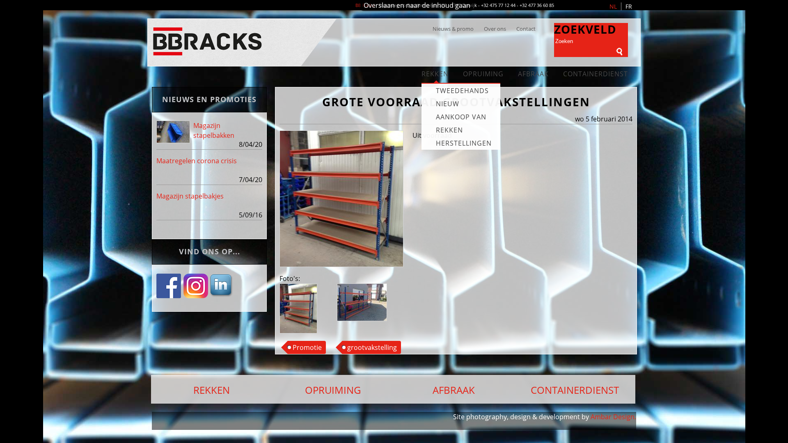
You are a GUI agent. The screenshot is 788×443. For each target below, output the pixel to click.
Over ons (495, 28)
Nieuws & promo (453, 28)
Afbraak (533, 73)
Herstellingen (464, 143)
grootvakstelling (372, 347)
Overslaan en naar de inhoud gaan (417, 5)
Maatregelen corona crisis (196, 160)
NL (613, 6)
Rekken (435, 73)
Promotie (307, 347)
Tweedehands (462, 90)
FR (628, 6)
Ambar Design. (613, 416)
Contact (526, 28)
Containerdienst (595, 73)
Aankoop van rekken (461, 123)
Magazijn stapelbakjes (190, 196)
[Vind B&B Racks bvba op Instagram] (196, 294)
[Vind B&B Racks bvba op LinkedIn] (222, 294)
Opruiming (483, 73)
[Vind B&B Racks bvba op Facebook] (169, 294)
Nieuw (447, 103)
